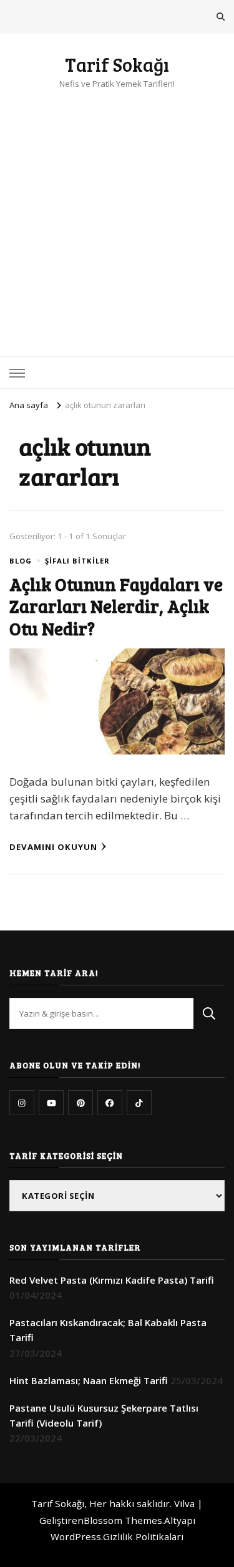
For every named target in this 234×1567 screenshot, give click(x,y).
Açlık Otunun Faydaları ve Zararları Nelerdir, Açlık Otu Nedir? (116, 606)
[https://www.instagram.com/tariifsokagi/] (21, 1102)
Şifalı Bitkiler (77, 560)
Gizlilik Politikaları (143, 1536)
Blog (20, 560)
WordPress (76, 1536)
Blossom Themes (123, 1520)
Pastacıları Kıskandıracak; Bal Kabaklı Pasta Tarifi (108, 1330)
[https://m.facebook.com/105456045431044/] (109, 1102)
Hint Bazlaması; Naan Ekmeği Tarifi (88, 1380)
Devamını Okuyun (53, 846)
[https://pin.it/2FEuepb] (80, 1102)
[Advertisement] (117, 214)
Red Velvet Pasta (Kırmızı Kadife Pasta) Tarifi (111, 1280)
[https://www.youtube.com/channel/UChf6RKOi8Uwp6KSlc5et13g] (51, 1102)
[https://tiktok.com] (139, 1102)
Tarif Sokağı (117, 64)
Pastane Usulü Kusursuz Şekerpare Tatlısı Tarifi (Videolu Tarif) (103, 1415)
